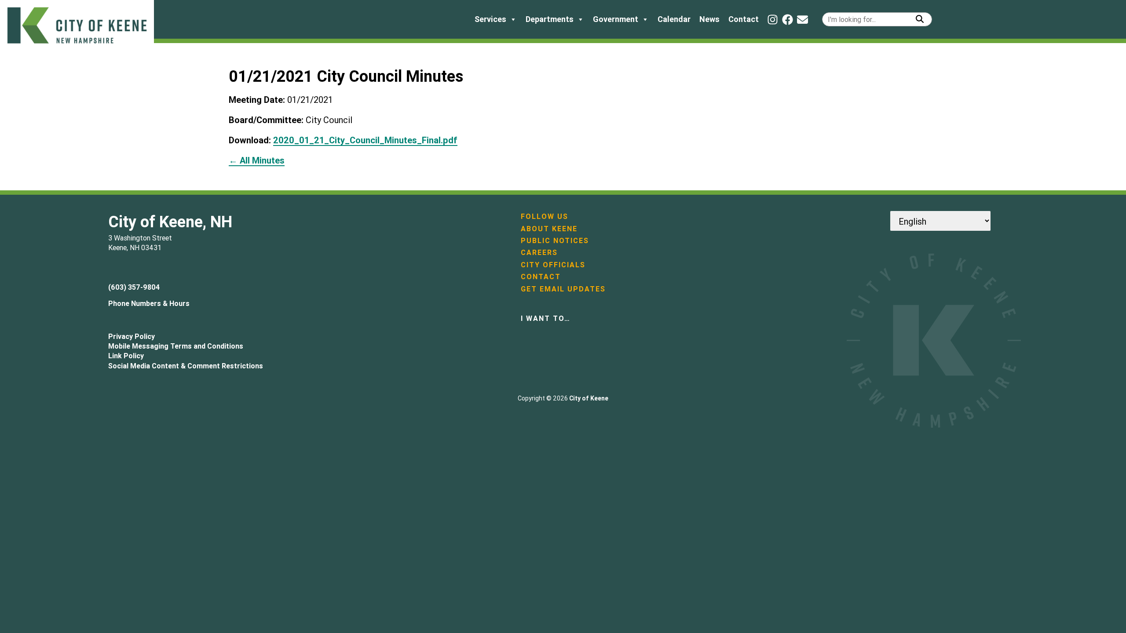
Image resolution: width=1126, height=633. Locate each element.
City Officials (553, 264)
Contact (743, 19)
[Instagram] (772, 19)
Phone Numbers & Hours (149, 303)
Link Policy (126, 355)
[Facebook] (787, 19)
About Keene (549, 228)
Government (615, 19)
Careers (539, 252)
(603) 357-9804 (134, 287)
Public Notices (555, 240)
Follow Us (544, 216)
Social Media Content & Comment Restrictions (185, 365)
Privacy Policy (131, 336)
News (709, 19)
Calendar (674, 19)
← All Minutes (257, 160)
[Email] (802, 19)
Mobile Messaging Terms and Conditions (175, 346)
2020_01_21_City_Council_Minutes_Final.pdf (365, 140)
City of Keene (588, 398)
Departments (550, 19)
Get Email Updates (563, 288)
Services (490, 19)
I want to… (545, 318)
